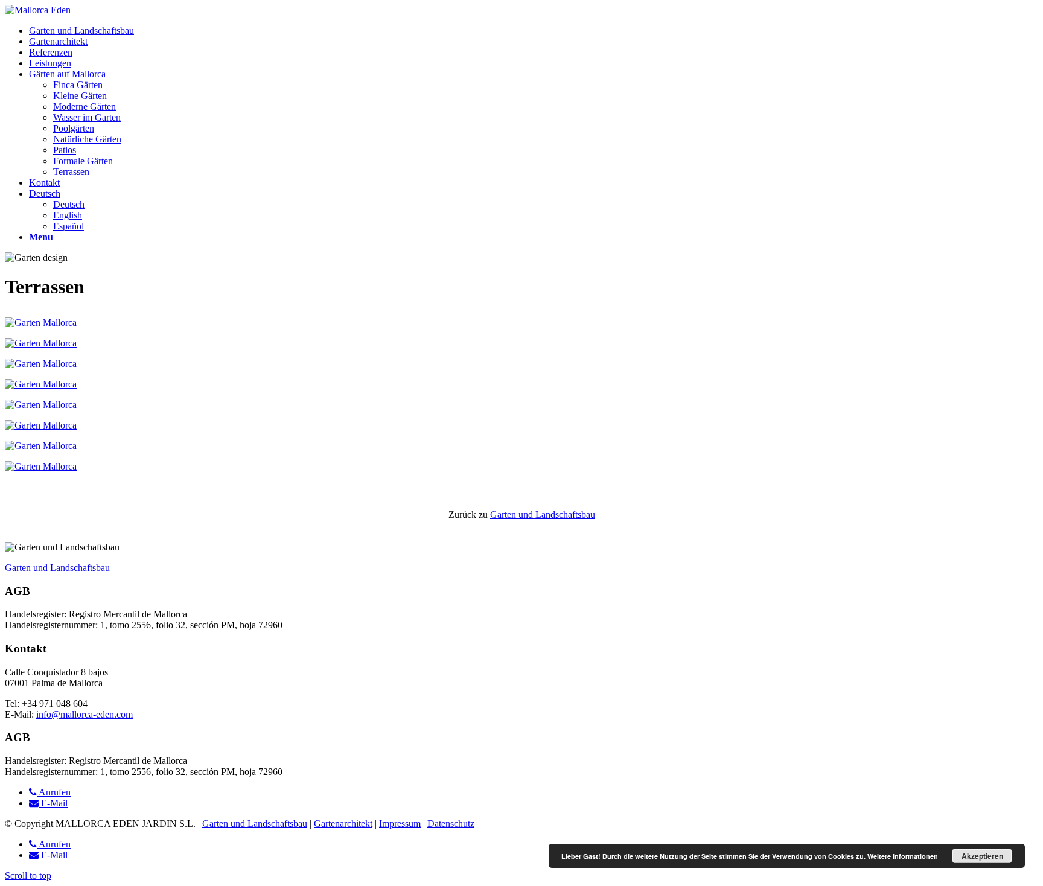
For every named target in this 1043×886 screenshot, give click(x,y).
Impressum (400, 823)
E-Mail (53, 803)
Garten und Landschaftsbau (542, 514)
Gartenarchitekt (343, 823)
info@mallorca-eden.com (84, 714)
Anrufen (54, 792)
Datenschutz (450, 823)
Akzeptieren (982, 855)
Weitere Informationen (902, 856)
